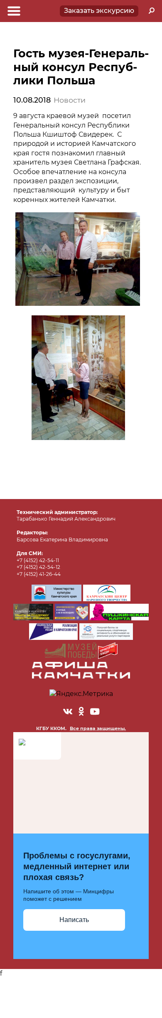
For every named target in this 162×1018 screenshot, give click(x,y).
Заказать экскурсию (99, 11)
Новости (70, 100)
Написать (74, 919)
